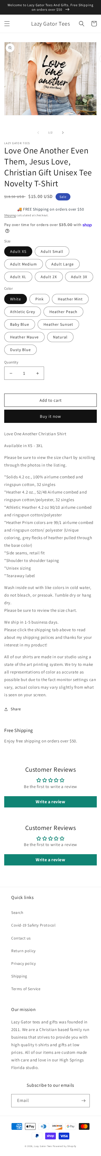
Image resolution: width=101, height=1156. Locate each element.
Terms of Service (26, 988)
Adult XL (18, 276)
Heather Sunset (58, 324)
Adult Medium (23, 264)
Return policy (23, 950)
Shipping (10, 215)
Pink (39, 299)
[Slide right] (63, 132)
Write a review (50, 802)
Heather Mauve (24, 337)
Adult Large (62, 264)
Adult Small (52, 251)
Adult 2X (49, 276)
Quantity (11, 362)
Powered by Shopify (65, 1146)
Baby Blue (19, 324)
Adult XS (18, 251)
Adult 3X (79, 276)
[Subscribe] (83, 1100)
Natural (60, 337)
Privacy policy (23, 963)
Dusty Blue (20, 349)
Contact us (21, 938)
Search (17, 912)
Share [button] (16, 708)
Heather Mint (70, 299)
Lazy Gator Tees (43, 1146)
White (15, 299)
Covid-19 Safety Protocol (33, 925)
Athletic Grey (22, 311)
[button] (7, 23)
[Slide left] (38, 132)
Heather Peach (63, 311)
